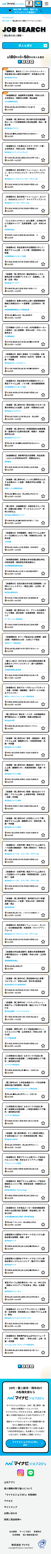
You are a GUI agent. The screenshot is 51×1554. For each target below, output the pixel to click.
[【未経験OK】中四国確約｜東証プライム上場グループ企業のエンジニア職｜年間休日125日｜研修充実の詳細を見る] (25, 541)
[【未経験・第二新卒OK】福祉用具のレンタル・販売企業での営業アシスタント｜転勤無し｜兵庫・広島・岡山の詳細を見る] (25, 282)
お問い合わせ (10, 1513)
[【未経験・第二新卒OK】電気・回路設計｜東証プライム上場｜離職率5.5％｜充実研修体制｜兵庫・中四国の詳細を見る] (25, 746)
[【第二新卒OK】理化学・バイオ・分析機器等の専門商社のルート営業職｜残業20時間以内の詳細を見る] (25, 721)
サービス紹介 (25, 1531)
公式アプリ (9, 1482)
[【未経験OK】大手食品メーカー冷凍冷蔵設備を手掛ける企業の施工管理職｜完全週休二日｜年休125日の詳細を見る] (25, 1216)
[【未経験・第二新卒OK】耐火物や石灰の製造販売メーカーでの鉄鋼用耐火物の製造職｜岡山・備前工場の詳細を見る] (25, 128)
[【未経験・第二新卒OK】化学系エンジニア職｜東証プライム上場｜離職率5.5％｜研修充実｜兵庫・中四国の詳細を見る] (25, 826)
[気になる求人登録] (43, 85)
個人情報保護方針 (30, 1534)
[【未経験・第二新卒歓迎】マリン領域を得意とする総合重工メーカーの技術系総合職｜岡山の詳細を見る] (25, 1140)
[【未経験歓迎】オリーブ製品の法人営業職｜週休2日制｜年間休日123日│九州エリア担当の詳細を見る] (25, 644)
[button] (25, 45)
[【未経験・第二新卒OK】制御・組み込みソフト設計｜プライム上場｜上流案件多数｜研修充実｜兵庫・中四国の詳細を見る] (25, 800)
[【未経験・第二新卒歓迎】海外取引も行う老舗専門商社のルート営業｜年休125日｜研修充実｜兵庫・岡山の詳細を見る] (25, 907)
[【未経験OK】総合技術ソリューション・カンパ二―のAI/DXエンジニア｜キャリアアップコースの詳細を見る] (25, 204)
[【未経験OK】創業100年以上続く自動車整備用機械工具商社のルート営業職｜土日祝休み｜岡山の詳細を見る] (25, 309)
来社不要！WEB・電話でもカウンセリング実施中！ (25, 11)
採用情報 (16, 1534)
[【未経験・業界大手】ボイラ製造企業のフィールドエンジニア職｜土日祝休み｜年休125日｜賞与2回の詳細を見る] (25, 1037)
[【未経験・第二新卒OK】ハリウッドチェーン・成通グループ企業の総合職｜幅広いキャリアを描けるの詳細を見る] (25, 1011)
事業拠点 (37, 1531)
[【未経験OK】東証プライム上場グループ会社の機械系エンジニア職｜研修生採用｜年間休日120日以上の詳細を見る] (25, 1189)
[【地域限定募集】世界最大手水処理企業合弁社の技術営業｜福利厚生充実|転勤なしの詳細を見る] (25, 567)
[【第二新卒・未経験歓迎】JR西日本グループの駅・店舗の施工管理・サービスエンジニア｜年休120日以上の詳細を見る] (25, 514)
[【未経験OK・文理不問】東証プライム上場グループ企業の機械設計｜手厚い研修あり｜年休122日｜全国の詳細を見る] (25, 853)
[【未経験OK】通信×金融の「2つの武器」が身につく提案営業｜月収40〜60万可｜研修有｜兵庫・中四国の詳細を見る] (25, 362)
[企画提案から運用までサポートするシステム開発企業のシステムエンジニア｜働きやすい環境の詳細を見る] (25, 1265)
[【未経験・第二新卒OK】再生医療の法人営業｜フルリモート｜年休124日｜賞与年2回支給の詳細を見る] (25, 985)
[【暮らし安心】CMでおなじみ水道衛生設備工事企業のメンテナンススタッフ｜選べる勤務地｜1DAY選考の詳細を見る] (25, 669)
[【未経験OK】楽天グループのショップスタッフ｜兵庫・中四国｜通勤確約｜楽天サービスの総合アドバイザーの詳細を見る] (25, 696)
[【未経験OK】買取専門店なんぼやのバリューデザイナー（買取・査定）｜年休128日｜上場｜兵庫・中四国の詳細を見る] (25, 1344)
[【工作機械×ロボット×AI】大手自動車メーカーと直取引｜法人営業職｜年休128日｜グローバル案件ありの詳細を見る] (25, 336)
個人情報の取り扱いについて (18, 1488)
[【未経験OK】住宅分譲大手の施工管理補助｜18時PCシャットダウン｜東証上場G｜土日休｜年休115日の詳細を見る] (25, 592)
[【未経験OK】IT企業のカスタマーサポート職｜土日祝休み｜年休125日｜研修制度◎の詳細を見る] (25, 153)
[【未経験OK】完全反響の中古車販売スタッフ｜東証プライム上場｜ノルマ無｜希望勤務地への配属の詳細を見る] (25, 256)
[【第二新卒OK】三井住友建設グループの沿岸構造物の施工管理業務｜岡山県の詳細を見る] (25, 1089)
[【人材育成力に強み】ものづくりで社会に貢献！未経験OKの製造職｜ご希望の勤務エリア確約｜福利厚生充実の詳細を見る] (25, 1064)
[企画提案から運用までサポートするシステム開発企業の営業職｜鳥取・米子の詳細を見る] (25, 1241)
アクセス (8, 1500)
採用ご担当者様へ (12, 1519)
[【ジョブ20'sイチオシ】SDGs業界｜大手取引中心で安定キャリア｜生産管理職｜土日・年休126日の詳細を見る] (25, 229)
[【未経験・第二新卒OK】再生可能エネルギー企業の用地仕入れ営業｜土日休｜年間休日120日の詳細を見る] (25, 412)
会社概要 (13, 1531)
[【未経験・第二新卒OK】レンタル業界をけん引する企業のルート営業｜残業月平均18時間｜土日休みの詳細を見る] (25, 488)
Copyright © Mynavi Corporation (20, 1548)
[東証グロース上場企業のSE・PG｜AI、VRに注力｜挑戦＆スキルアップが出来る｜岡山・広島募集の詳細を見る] (25, 1291)
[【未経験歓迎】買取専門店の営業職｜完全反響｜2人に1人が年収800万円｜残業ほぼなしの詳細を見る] (25, 462)
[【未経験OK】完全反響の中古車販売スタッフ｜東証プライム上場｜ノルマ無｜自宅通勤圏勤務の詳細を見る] (25, 388)
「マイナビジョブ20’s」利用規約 (20, 1494)
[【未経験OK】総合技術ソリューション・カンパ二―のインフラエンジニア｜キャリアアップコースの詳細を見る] (25, 178)
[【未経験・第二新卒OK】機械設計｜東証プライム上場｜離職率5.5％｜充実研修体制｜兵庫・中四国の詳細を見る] (25, 773)
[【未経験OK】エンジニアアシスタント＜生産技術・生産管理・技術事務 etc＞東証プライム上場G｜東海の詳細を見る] (25, 1317)
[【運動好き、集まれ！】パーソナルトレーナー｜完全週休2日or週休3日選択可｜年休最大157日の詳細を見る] (25, 78)
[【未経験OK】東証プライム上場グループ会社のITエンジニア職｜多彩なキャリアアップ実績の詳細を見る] (25, 1164)
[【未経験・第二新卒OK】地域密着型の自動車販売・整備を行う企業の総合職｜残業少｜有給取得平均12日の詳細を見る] (25, 437)
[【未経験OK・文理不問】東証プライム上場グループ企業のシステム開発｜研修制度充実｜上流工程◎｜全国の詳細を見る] (25, 880)
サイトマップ (10, 1507)
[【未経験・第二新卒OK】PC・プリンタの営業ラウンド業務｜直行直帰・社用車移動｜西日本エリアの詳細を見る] (25, 618)
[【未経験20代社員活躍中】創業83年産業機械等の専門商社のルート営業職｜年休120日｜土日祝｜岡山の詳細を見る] (25, 960)
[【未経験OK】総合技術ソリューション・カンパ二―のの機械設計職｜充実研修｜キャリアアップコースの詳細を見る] (25, 933)
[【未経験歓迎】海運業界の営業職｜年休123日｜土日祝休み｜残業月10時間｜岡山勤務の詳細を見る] (25, 102)
